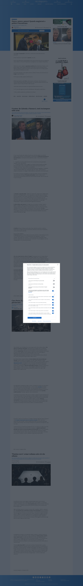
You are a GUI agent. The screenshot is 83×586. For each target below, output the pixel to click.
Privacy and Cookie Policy (47, 321)
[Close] (58, 265)
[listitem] (41, 278)
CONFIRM (34, 317)
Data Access (40, 321)
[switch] (53, 280)
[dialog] (41, 293)
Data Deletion (34, 321)
